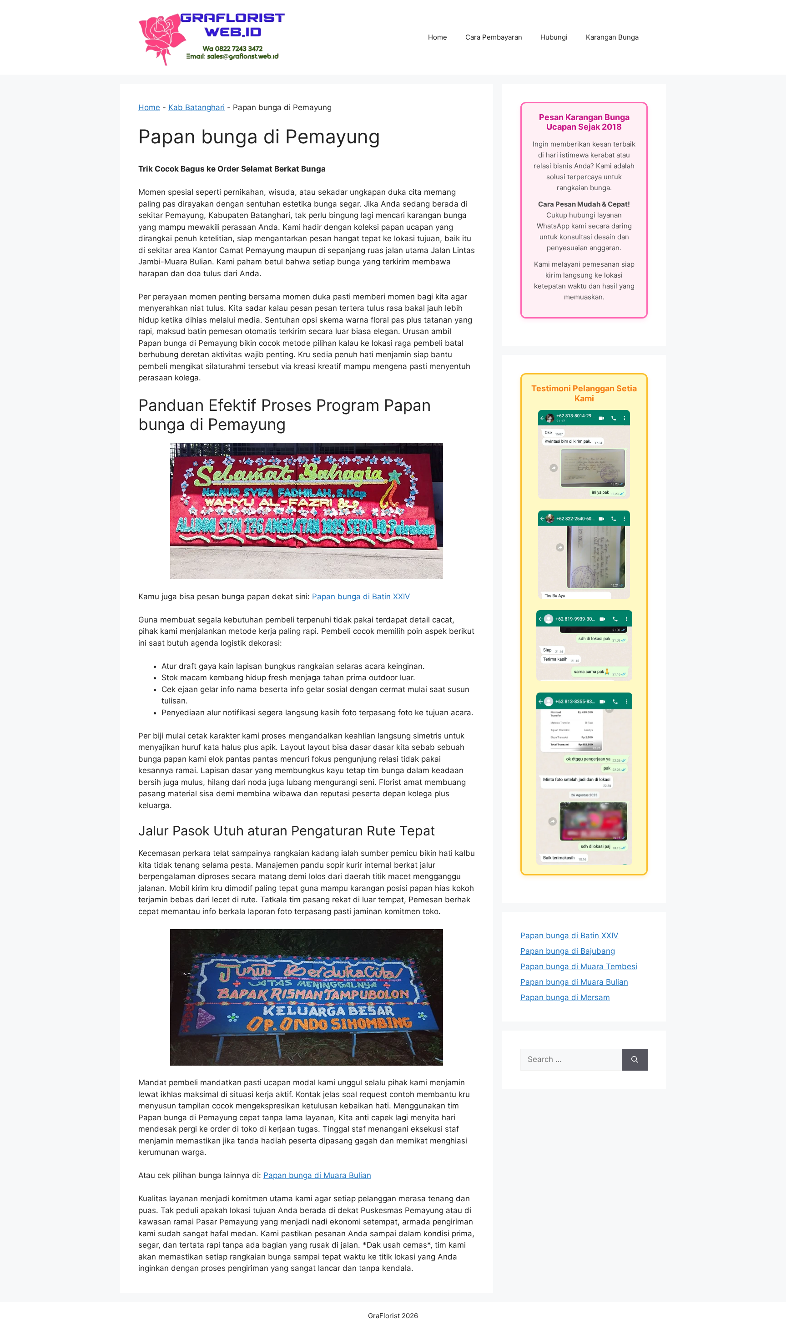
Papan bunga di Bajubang (567, 951)
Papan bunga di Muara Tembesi (578, 966)
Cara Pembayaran (493, 37)
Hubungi (554, 37)
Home (437, 37)
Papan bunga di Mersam (565, 997)
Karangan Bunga (612, 37)
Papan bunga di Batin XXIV (361, 596)
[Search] (635, 1060)
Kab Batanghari (196, 107)
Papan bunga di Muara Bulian (317, 1175)
